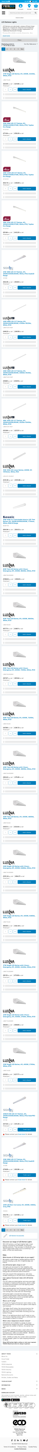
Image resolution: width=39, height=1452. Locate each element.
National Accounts (7, 1375)
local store (22, 1134)
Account (20, 9)
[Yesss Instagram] (15, 1440)
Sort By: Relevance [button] (30, 44)
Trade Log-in (27, 1129)
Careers (4, 1361)
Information (6, 1385)
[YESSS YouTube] (24, 1440)
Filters (19, 40)
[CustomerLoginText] (20, 5)
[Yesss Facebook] (12, 1440)
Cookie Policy (32, 1447)
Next (22, 49)
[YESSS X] (21, 1440)
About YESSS (6, 1354)
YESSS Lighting (6, 1372)
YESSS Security (6, 1369)
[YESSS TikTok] (27, 1440)
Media (4, 1389)
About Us (4, 1356)
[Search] (35, 13)
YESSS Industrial (7, 1364)
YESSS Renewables (8, 1367)
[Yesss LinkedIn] (18, 1440)
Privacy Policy (22, 1447)
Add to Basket (27, 89)
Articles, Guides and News (10, 1377)
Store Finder (5, 1359)
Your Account (7, 1381)
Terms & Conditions (10, 1447)
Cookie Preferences (20, 1449)
